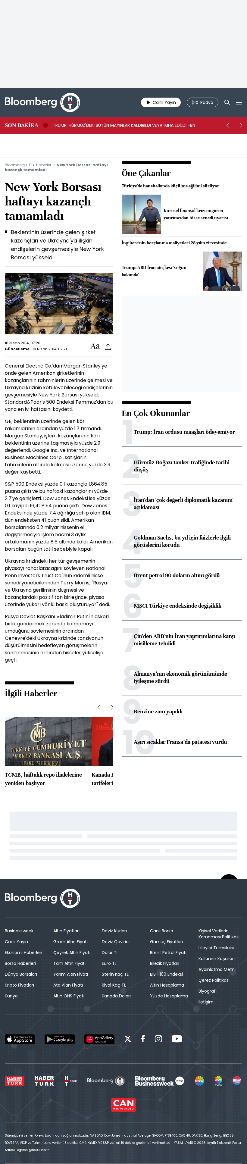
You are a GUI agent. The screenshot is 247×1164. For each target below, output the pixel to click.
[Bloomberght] (42, 102)
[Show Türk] (218, 1081)
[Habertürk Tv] (44, 1081)
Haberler (43, 164)
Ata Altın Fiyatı (68, 985)
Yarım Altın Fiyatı (70, 974)
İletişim (206, 1002)
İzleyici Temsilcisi (216, 948)
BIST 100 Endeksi (166, 974)
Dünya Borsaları (21, 974)
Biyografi (208, 991)
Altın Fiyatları (66, 931)
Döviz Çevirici (116, 942)
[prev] (228, 125)
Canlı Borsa (161, 931)
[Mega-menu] (239, 102)
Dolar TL (110, 953)
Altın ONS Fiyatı (68, 996)
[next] (241, 125)
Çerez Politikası (214, 980)
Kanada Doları (116, 996)
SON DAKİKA (21, 125)
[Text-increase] (95, 346)
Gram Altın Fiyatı (70, 942)
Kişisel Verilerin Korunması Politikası (219, 934)
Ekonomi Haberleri (23, 953)
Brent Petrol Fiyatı (168, 953)
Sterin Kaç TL (115, 974)
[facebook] (143, 1040)
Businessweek (19, 931)
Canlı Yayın (16, 942)
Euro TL (109, 963)
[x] (127, 1040)
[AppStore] (20, 1039)
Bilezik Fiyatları (164, 963)
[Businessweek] (159, 1081)
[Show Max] (237, 1081)
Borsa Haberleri (20, 963)
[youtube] (177, 1040)
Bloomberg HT (18, 164)
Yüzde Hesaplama (169, 996)
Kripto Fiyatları (19, 985)
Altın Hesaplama (167, 985)
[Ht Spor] (70, 1081)
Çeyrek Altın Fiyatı (71, 953)
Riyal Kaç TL (114, 985)
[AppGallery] (99, 1039)
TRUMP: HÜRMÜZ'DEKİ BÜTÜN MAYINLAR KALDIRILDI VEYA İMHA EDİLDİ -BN (124, 125)
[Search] (227, 102)
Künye (11, 996)
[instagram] (158, 1040)
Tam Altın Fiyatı (69, 963)
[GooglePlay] (60, 1039)
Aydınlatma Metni (217, 969)
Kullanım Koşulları (217, 959)
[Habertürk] (14, 1081)
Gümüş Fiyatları (166, 942)
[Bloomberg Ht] (106, 1081)
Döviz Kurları (114, 931)
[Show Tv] (199, 1081)
